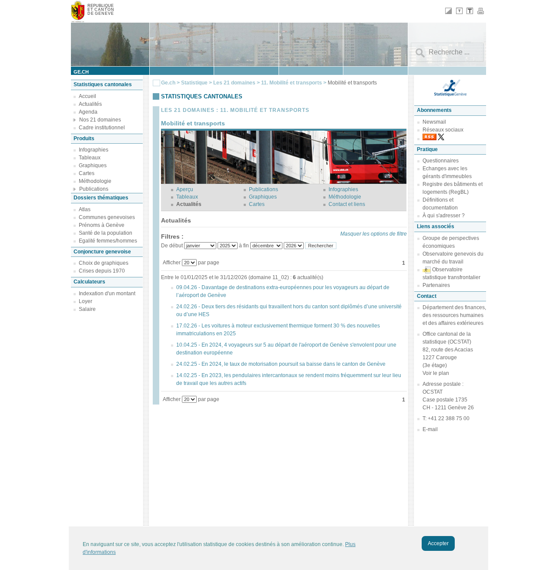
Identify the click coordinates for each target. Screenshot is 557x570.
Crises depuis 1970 (102, 271)
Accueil (87, 96)
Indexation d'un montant (107, 293)
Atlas (85, 209)
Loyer (85, 301)
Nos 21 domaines (100, 120)
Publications (93, 189)
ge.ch (81, 71)
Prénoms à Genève (101, 225)
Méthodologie (95, 181)
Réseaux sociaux (443, 130)
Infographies (93, 150)
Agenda (88, 112)
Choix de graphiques (103, 263)
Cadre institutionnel (102, 128)
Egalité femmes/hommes (108, 241)
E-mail (430, 429)
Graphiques (93, 165)
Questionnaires (441, 161)
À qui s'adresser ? (444, 215)
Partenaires (436, 285)
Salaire (87, 309)
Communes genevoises (107, 217)
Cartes (86, 173)
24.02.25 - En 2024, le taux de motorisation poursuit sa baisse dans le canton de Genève (281, 364)
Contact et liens (347, 204)
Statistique (194, 83)
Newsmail (434, 122)
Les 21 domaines (234, 83)
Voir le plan (436, 373)
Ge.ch (168, 83)
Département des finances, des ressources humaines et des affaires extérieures (454, 315)
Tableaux (90, 158)
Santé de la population (105, 233)
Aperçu (184, 189)
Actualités (90, 104)
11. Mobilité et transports (292, 83)
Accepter (438, 543)
